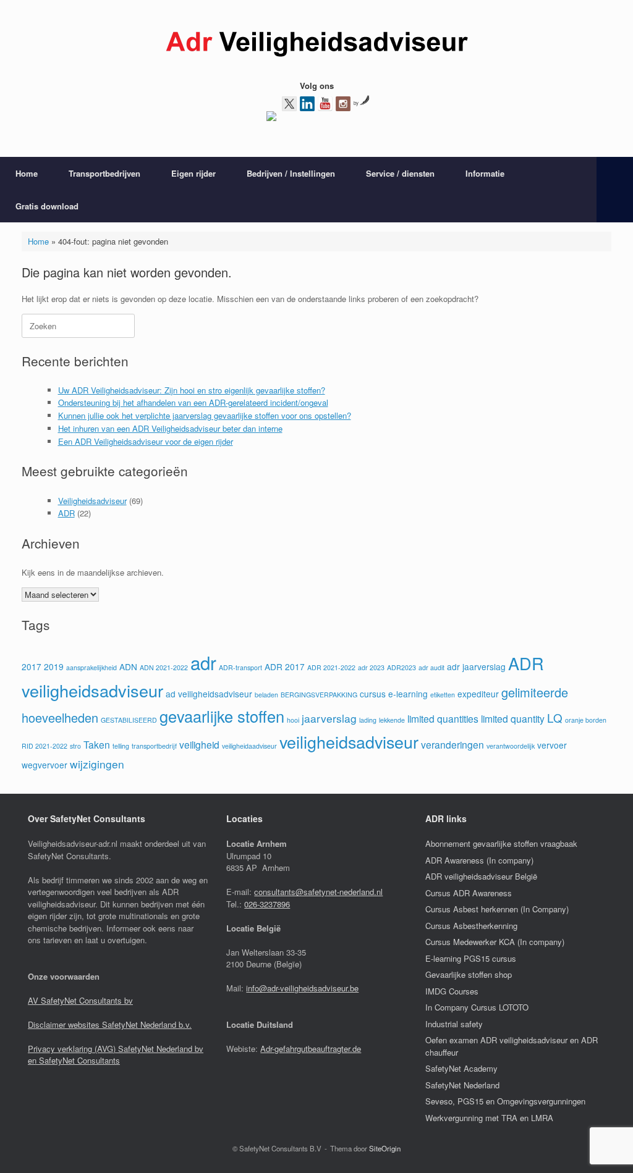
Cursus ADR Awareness (468, 893)
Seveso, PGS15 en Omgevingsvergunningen (505, 1101)
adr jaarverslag (476, 666)
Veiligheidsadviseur (92, 501)
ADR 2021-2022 (331, 667)
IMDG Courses (451, 991)
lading (367, 720)
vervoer (552, 745)
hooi (293, 720)
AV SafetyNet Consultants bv (80, 1000)
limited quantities (442, 718)
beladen (266, 694)
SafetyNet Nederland (462, 1085)
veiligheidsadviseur (348, 741)
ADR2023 (401, 667)
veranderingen (452, 744)
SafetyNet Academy (461, 1068)
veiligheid (199, 744)
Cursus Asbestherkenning (471, 925)
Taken (96, 744)
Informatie (484, 173)
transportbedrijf (154, 745)
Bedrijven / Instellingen (291, 173)
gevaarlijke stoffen (221, 716)
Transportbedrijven (104, 173)
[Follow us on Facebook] (271, 118)
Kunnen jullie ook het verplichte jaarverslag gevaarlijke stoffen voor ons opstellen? (204, 415)
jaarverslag (329, 718)
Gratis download (47, 206)
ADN (128, 666)
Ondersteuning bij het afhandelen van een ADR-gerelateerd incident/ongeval (193, 402)
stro (75, 745)
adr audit (431, 667)
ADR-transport (240, 667)
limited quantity (513, 718)
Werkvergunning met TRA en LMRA (489, 1118)
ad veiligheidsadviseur (209, 693)
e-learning (408, 693)
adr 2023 (371, 667)
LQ (555, 717)
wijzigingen (97, 763)
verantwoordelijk (510, 745)
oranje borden (585, 720)
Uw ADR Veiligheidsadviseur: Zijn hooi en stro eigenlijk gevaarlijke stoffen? (191, 390)
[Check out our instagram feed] (343, 103)
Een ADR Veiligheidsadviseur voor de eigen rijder (145, 441)
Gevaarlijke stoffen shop (468, 974)
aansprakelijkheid (91, 667)
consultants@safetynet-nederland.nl (318, 892)
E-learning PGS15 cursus (470, 958)
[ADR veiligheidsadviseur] (316, 44)
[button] (615, 189)
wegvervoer (44, 765)
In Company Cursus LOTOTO (477, 1007)
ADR (66, 513)
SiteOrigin (385, 1148)
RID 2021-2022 (44, 745)
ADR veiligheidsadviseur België (481, 876)
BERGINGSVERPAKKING (319, 694)
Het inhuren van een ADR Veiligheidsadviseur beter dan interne (170, 428)
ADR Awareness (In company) (479, 860)
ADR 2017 (285, 666)
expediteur (478, 693)
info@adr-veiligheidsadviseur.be (302, 988)
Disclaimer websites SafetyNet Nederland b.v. (110, 1024)
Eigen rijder (193, 173)
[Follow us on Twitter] (289, 103)
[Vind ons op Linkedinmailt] (307, 103)
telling (121, 745)
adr (203, 662)
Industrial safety (454, 1024)
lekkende (392, 720)
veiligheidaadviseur (249, 745)
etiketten (442, 694)
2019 (54, 666)
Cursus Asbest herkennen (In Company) (497, 909)
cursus (373, 693)
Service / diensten (400, 173)
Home (26, 173)
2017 (31, 666)
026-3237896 (267, 904)
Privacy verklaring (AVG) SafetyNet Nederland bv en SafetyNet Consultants (115, 1055)
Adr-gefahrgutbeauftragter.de (310, 1048)
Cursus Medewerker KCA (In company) (494, 942)
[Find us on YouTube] (325, 103)
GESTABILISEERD (129, 720)
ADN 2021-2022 (164, 667)
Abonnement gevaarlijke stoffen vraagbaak (501, 843)
